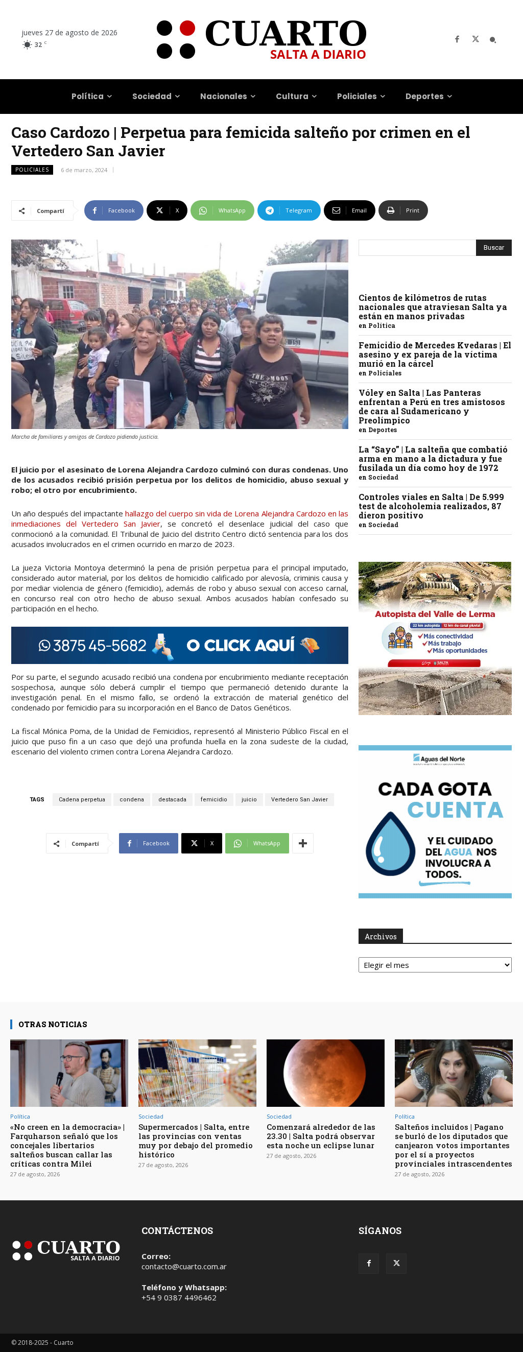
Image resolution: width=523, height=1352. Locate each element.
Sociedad (383, 477)
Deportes (382, 429)
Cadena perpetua (82, 799)
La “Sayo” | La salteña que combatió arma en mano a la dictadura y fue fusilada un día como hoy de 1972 (433, 458)
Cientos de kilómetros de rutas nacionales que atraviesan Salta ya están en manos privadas (433, 306)
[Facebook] (457, 39)
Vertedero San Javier (299, 799)
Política (381, 325)
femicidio (214, 799)
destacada (172, 799)
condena (132, 799)
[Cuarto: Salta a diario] (261, 39)
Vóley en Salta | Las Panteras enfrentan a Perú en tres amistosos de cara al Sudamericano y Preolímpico (432, 406)
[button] (493, 40)
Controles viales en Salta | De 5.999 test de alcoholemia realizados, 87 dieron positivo (431, 505)
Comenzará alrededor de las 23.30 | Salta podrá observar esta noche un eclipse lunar (321, 1136)
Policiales (32, 169)
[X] (475, 39)
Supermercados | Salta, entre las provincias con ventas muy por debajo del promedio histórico (195, 1140)
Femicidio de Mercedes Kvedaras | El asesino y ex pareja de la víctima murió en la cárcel (435, 354)
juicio (249, 799)
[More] (303, 843)
